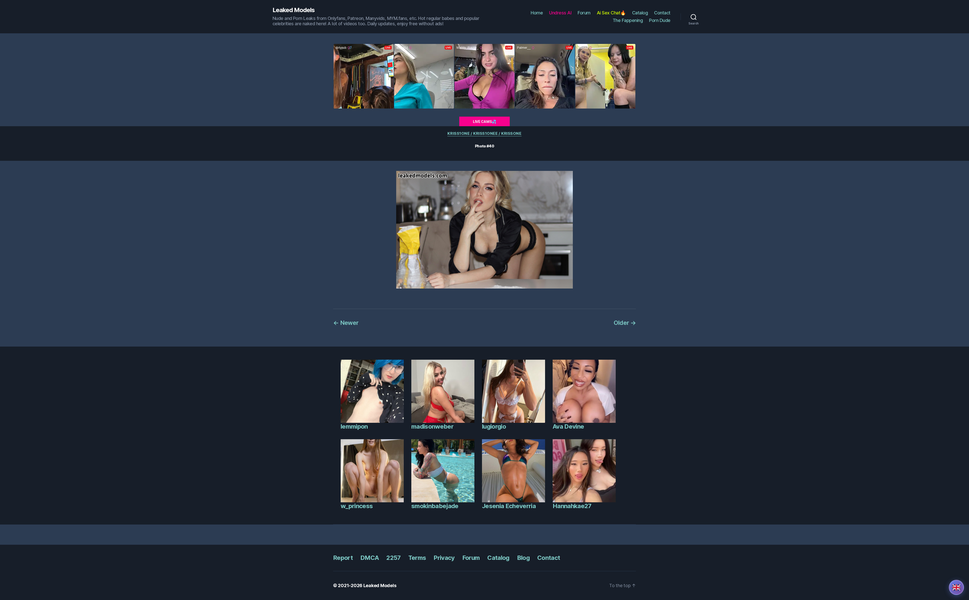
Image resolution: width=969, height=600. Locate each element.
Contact (662, 12)
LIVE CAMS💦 (484, 121)
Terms (417, 557)
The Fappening (628, 20)
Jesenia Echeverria (509, 506)
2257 (393, 557)
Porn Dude (659, 20)
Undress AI (560, 12)
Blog (523, 557)
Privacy (444, 557)
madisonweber (432, 426)
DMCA (369, 557)
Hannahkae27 (572, 506)
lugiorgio (494, 426)
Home (537, 12)
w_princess (357, 506)
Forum (584, 12)
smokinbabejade (435, 506)
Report (343, 557)
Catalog (640, 12)
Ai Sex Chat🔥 (611, 12)
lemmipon (354, 426)
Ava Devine (568, 426)
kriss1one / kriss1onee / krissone (484, 133)
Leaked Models (294, 10)
